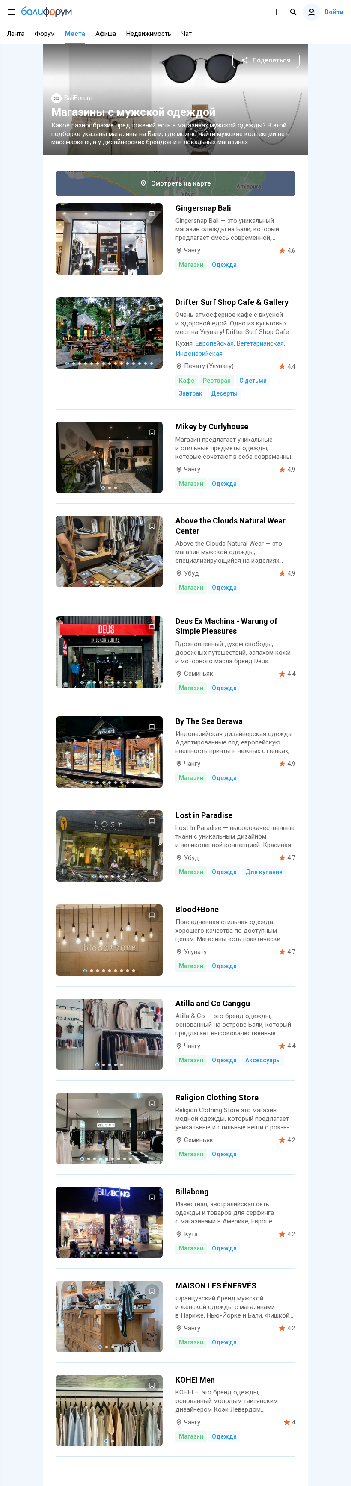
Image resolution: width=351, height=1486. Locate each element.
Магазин (191, 264)
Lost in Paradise (204, 815)
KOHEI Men (195, 1379)
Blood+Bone (197, 909)
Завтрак (190, 393)
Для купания (264, 872)
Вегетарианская (260, 343)
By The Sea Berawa (209, 721)
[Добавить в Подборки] (152, 214)
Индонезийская (199, 353)
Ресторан (217, 380)
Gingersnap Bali (203, 208)
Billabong (192, 1191)
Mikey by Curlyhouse (212, 426)
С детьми (253, 380)
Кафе (186, 380)
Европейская (215, 343)
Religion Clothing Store (217, 1097)
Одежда (224, 264)
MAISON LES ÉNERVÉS (216, 1285)
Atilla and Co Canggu (213, 1003)
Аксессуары (263, 1060)
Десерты (224, 393)
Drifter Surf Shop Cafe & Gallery (232, 302)
